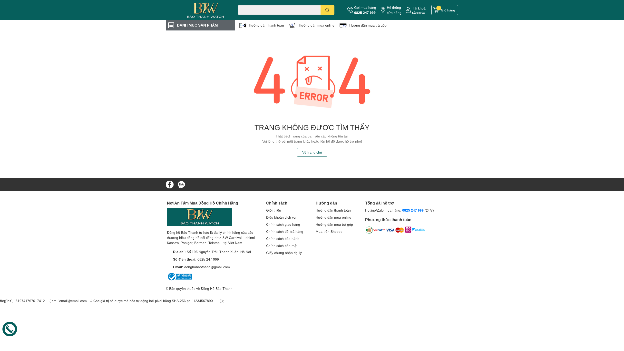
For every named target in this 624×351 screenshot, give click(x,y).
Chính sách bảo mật (281, 246)
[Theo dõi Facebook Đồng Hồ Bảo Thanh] (170, 184)
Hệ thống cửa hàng (394, 10)
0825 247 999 (365, 12)
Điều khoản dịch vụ (281, 217)
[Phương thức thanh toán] (395, 231)
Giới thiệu (273, 210)
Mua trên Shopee (329, 231)
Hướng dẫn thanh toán (266, 25)
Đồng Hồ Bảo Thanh (217, 288)
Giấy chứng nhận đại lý (284, 253)
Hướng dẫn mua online (316, 25)
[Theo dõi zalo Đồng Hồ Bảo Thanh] (181, 184)
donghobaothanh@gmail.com (207, 267)
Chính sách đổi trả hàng (284, 231)
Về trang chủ (312, 152)
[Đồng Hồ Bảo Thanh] (196, 10)
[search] (327, 10)
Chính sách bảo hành (282, 238)
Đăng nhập (418, 12)
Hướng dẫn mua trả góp (368, 25)
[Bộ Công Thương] (179, 276)
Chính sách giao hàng (283, 224)
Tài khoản (420, 8)
